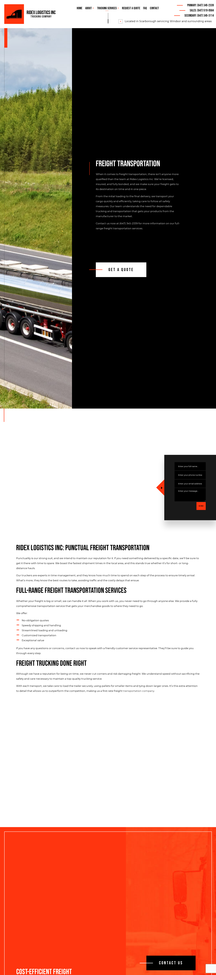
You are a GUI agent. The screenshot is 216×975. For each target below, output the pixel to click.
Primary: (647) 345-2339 (200, 5)
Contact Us (171, 963)
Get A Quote (121, 269)
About (88, 8)
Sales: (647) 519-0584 (202, 10)
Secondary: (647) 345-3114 (199, 16)
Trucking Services (107, 8)
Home (79, 8)
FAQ (145, 8)
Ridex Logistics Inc (41, 12)
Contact (154, 8)
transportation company (138, 690)
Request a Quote (131, 8)
